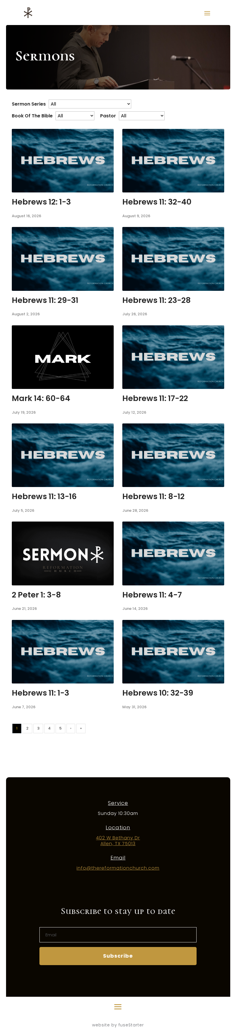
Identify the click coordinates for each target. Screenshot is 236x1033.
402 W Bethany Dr (118, 838)
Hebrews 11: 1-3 (40, 693)
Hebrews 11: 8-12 (153, 496)
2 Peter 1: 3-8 (36, 594)
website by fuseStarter (118, 1025)
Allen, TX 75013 (118, 843)
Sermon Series (29, 104)
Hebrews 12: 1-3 (41, 201)
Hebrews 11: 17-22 (155, 398)
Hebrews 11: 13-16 (44, 496)
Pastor (108, 115)
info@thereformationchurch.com (118, 868)
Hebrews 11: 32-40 (156, 201)
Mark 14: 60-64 (41, 398)
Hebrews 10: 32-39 (157, 693)
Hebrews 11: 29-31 (45, 300)
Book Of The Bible (32, 115)
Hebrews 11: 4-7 (152, 594)
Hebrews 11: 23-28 (156, 300)
